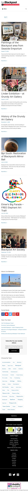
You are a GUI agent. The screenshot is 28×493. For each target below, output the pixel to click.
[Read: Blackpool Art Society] (14, 238)
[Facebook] (10, 474)
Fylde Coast (4, 381)
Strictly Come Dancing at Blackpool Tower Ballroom (13, 333)
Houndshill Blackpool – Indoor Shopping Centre (12, 327)
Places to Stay (15, 393)
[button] (26, 9)
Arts (14, 362)
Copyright (14, 455)
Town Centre (6, 406)
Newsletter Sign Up (14, 444)
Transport (20, 406)
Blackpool (18, 365)
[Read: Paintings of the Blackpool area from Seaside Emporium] (14, 31)
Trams (14, 406)
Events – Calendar (14, 442)
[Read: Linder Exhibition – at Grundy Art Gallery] (14, 79)
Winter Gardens (11, 409)
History (19, 381)
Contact (14, 453)
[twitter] (10, 314)
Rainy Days (11, 396)
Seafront (12, 399)
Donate (14, 458)
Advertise (14, 460)
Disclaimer (14, 456)
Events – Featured (14, 440)
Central (14, 368)
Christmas (20, 368)
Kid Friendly (5, 387)
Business (4, 368)
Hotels (9, 384)
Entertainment (14, 371)
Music (12, 387)
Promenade (4, 396)
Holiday (3, 384)
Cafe (9, 368)
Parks (3, 390)
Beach (3, 365)
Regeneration (20, 396)
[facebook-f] (3, 314)
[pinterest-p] (17, 314)
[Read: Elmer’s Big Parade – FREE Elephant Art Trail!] (14, 190)
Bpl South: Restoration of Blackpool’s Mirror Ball (13, 156)
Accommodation (6, 362)
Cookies (14, 462)
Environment (5, 375)
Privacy (14, 463)
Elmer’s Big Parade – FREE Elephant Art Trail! (12, 207)
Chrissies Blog (14, 438)
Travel (3, 409)
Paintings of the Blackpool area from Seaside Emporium (12, 45)
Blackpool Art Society (13, 249)
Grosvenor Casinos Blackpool (8, 325)
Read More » (4, 61)
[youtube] (6, 314)
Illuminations (16, 384)
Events (12, 375)
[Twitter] (14, 474)
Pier (8, 390)
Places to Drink (15, 390)
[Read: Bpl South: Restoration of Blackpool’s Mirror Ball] (14, 144)
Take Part (4, 403)
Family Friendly (19, 374)
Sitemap (14, 465)
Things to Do (12, 403)
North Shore (18, 387)
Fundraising (17, 378)
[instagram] (14, 314)
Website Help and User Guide (14, 447)
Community (5, 371)
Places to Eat (6, 393)
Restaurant (4, 399)
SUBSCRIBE (14, 350)
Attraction (19, 362)
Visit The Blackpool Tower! (7, 323)
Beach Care (10, 365)
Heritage (12, 381)
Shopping (20, 399)
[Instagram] (18, 474)
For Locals (4, 378)
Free (11, 378)
